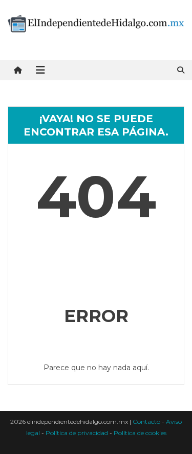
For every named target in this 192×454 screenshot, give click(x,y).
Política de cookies (140, 433)
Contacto (146, 421)
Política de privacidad (77, 433)
